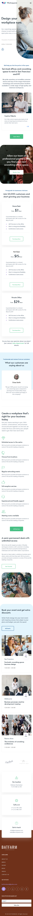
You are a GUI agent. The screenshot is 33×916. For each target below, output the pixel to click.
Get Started (8, 566)
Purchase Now (16, 239)
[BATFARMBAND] (9, 3)
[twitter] (4, 889)
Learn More (16, 136)
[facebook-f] (8, 889)
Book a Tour (16, 172)
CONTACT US (5, 874)
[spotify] (27, 889)
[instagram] (17, 889)
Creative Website (10, 116)
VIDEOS (4, 871)
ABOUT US (5, 859)
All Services (16, 529)
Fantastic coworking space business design (14, 663)
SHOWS (4, 865)
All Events (8, 628)
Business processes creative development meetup (14, 703)
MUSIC (3, 868)
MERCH (4, 862)
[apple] (22, 889)
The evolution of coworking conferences (14, 742)
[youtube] (13, 889)
